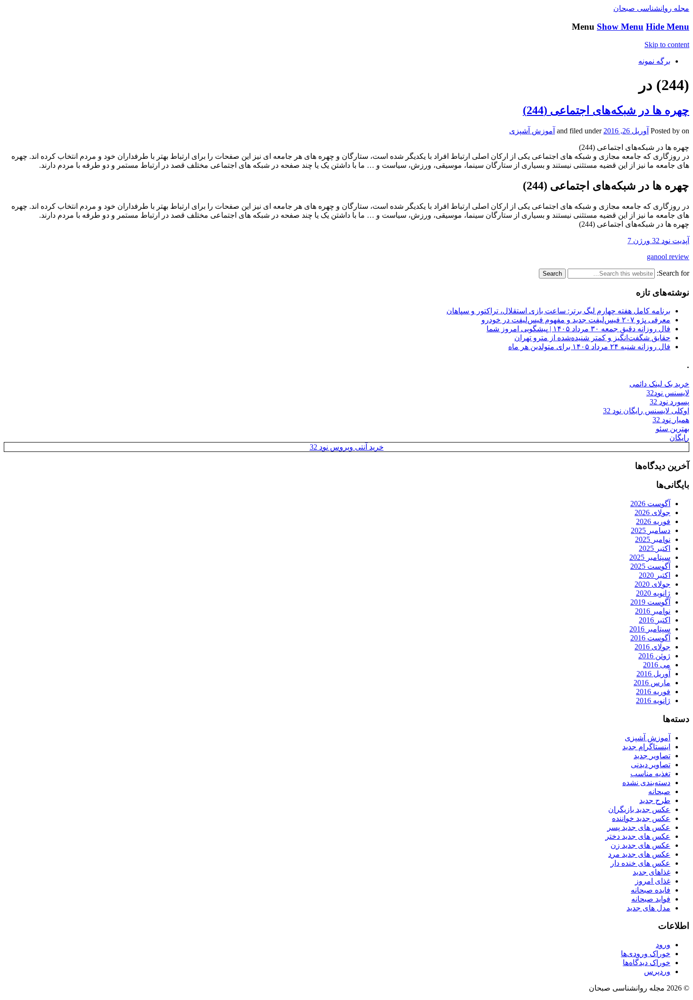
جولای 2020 (652, 584)
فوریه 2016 (653, 692)
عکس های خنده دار (640, 863)
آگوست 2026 (650, 504)
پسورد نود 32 (669, 402)
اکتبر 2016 (654, 620)
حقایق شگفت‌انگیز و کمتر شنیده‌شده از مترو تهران (592, 338)
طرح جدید (654, 800)
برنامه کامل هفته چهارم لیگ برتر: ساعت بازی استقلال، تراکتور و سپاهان (558, 311)
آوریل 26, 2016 (626, 131)
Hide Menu (667, 27)
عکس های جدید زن (640, 845)
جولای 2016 (652, 647)
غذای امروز (652, 881)
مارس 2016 (652, 683)
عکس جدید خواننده (641, 818)
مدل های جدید (648, 908)
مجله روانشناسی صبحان (651, 8)
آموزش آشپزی (532, 131)
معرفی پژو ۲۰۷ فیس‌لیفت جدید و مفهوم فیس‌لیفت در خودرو (575, 320)
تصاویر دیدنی (650, 765)
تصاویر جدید (652, 756)
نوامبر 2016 (652, 611)
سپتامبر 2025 (649, 557)
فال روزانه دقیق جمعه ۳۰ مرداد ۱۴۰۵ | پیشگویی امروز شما (578, 329)
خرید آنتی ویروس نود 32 (347, 447)
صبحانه (659, 791)
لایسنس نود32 (667, 393)
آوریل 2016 (653, 674)
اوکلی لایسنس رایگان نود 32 (646, 411)
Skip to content (666, 45)
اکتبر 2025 (654, 548)
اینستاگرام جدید (646, 747)
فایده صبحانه (650, 890)
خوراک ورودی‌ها (645, 954)
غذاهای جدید (651, 872)
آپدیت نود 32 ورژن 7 (658, 241)
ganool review (668, 257)
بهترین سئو (672, 429)
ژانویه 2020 (653, 593)
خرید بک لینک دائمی (659, 384)
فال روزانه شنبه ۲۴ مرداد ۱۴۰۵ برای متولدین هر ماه (589, 347)
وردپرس (657, 971)
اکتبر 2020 (654, 575)
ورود (663, 945)
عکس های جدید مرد (639, 854)
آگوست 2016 (650, 638)
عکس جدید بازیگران (639, 809)
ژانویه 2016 (653, 701)
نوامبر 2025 (652, 539)
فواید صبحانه (650, 899)
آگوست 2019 (650, 602)
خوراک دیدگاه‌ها (646, 963)
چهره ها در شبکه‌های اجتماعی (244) (606, 110)
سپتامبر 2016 (649, 629)
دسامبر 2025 (650, 530)
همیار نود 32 (670, 420)
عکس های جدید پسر (638, 827)
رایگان (679, 438)
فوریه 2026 (653, 521)
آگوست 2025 (650, 566)
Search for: (673, 273)
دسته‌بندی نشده (646, 783)
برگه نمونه (654, 61)
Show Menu (620, 27)
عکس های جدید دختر (637, 836)
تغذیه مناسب (650, 774)
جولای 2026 (652, 512)
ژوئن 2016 (654, 656)
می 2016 (656, 665)
